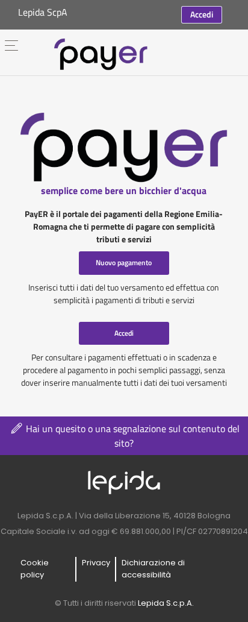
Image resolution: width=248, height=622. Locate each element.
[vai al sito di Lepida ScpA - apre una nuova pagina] (124, 482)
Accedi (201, 14)
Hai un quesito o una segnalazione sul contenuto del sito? (131, 435)
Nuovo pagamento (124, 262)
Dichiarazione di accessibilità (153, 568)
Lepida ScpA (42, 12)
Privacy (96, 562)
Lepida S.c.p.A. (166, 603)
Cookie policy (34, 568)
